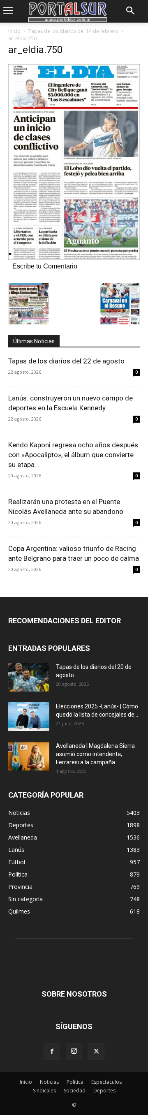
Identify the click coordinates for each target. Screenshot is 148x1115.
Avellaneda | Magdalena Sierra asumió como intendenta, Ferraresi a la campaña (95, 754)
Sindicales (44, 1090)
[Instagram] (74, 1051)
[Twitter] (96, 1051)
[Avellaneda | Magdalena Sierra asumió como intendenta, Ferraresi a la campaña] (28, 756)
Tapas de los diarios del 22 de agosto (66, 361)
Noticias (49, 1081)
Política (75, 1081)
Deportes (104, 1090)
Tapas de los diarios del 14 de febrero (73, 31)
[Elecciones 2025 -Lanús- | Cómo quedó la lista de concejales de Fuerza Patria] (28, 716)
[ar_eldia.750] (74, 257)
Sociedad (75, 1090)
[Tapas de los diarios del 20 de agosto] (28, 677)
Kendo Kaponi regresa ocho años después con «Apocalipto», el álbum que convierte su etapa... (73, 455)
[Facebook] (52, 1051)
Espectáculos (106, 1081)
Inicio (14, 31)
